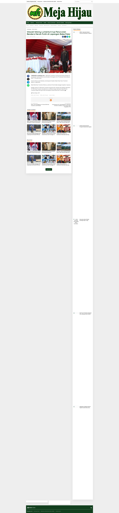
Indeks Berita (34, 37)
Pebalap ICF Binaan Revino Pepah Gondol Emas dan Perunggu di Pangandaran (49, 134)
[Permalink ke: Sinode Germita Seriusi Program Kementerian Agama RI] (49, 116)
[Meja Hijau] (59, 12)
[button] (92, 1)
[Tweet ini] (65, 37)
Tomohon (37, 37)
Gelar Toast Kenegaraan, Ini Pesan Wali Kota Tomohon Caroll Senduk (40, 104)
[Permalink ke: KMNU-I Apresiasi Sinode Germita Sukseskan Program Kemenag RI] (34, 116)
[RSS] (51, 100)
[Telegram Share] (67, 37)
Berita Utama (29, 37)
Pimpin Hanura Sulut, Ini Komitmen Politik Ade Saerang (63, 134)
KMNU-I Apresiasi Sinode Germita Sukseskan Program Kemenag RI (34, 122)
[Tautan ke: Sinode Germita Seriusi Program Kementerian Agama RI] (76, 171)
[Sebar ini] (63, 37)
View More (48, 169)
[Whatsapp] (69, 37)
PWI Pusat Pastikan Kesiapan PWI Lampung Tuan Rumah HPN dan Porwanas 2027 (34, 134)
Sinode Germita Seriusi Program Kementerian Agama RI (48, 122)
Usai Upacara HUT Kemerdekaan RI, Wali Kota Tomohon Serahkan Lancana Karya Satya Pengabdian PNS (61, 105)
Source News (52, 95)
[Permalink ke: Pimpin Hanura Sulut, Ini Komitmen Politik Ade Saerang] (64, 128)
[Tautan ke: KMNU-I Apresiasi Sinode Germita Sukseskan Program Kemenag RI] (76, 77)
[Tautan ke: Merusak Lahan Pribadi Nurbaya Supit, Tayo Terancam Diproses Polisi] (76, 265)
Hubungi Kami (36, 511)
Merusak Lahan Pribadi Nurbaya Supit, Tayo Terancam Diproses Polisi (63, 122)
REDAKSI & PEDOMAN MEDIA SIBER (47, 511)
